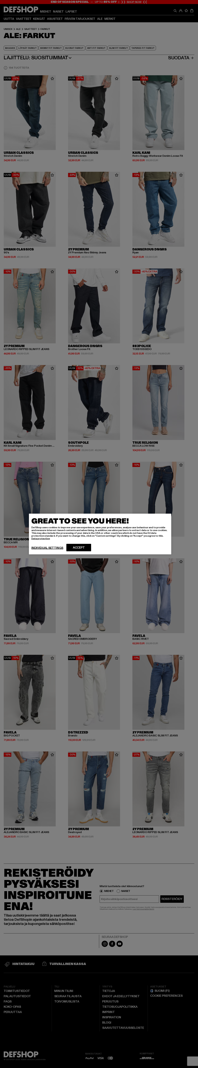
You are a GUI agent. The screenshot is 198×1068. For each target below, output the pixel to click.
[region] (100, 534)
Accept (79, 547)
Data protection (40, 538)
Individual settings (47, 548)
